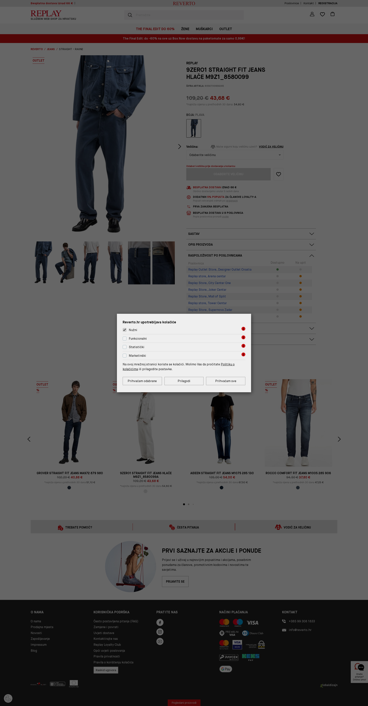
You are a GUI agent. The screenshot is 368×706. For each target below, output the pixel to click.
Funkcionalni (138, 339)
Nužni (133, 330)
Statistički (136, 347)
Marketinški (137, 356)
